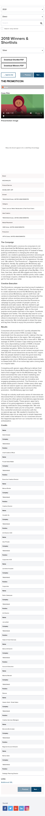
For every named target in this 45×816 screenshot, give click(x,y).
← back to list (8, 75)
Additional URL (7, 782)
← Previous (27, 75)
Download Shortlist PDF (14, 60)
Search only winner (11, 29)
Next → (38, 75)
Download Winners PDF (14, 66)
